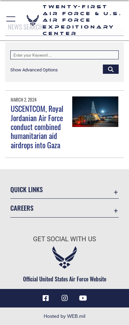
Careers (21, 208)
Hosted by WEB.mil (64, 316)
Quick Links (26, 189)
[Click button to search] (111, 69)
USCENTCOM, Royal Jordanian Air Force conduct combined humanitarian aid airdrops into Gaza (37, 126)
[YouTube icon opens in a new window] (83, 298)
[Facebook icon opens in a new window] (46, 298)
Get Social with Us (64, 239)
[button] (11, 20)
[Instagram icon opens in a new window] (65, 298)
